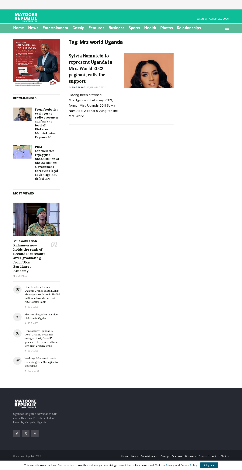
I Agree (209, 465)
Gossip (78, 28)
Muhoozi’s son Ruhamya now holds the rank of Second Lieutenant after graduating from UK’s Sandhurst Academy (29, 256)
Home (18, 28)
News (33, 28)
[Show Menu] (227, 28)
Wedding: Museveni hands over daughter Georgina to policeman (41, 362)
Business (116, 28)
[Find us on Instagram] (35, 433)
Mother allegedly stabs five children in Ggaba (41, 316)
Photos (166, 28)
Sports (134, 28)
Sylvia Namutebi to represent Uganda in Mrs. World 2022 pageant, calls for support (90, 68)
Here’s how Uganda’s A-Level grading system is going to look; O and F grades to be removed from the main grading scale (41, 338)
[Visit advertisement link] (36, 63)
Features (96, 28)
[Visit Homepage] (26, 17)
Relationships (189, 28)
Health (150, 28)
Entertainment (55, 28)
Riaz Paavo (78, 87)
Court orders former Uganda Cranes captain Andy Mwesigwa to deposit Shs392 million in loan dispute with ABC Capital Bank (42, 294)
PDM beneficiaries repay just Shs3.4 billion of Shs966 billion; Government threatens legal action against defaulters (47, 162)
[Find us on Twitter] (25, 433)
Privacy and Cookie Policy (181, 465)
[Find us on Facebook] (16, 433)
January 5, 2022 (97, 87)
